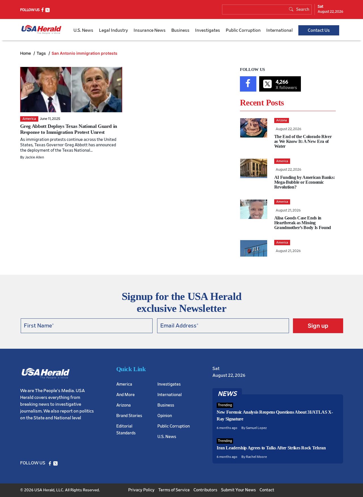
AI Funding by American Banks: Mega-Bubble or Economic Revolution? (304, 182)
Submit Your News (238, 490)
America (124, 384)
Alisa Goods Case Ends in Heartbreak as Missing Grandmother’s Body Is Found (302, 222)
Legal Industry (113, 30)
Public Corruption (243, 30)
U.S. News (83, 30)
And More (125, 395)
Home (26, 53)
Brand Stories (129, 416)
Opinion (164, 416)
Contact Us (319, 30)
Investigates (207, 30)
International (279, 30)
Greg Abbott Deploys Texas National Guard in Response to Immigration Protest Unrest (68, 129)
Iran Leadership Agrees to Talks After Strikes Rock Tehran (271, 447)
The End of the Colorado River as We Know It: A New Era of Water (303, 141)
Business (180, 30)
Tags (42, 53)
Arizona (123, 405)
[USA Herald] (41, 30)
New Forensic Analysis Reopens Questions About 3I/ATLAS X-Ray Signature (275, 415)
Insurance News (150, 30)
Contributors (205, 490)
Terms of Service (174, 490)
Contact (266, 490)
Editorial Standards (126, 429)
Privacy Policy (141, 490)
